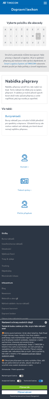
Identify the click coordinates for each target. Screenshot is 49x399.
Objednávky (7, 271)
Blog (4, 288)
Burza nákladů (8, 239)
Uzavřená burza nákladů (12, 244)
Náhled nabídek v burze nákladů (15, 304)
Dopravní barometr (10, 309)
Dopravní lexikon (9, 314)
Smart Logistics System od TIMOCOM (20, 64)
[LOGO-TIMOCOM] (10, 2)
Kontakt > (24, 167)
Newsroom (6, 294)
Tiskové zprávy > (24, 190)
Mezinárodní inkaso (10, 276)
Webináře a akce (8, 299)
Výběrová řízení (8, 254)
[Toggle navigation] (45, 2)
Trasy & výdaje (8, 259)
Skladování (6, 249)
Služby (5, 233)
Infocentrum (7, 283)
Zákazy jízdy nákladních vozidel (15, 319)
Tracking (5, 266)
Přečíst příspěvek (24, 213)
